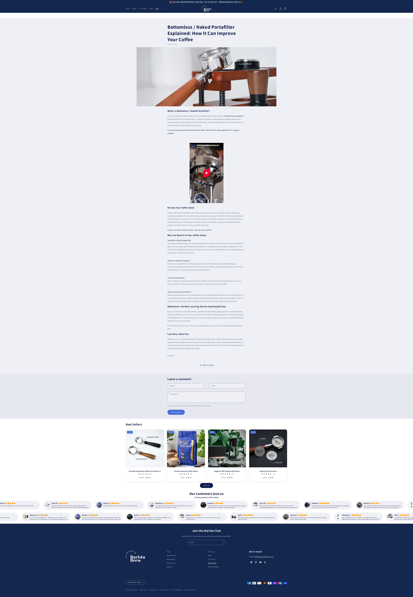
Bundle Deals (171, 555)
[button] (135, 8)
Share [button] (172, 356)
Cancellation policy (190, 590)
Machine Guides (213, 567)
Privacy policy (154, 590)
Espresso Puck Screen (268, 471)
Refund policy (143, 590)
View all (206, 485)
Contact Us (212, 559)
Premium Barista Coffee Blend (186, 471)
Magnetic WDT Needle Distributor (227, 471)
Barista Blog (212, 563)
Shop (168, 552)
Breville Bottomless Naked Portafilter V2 (145, 471)
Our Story (211, 552)
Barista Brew (133, 590)
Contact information (177, 590)
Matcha (169, 567)
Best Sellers (171, 559)
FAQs (209, 555)
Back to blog (208, 365)
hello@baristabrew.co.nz (264, 557)
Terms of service (164, 590)
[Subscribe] (223, 542)
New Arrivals (171, 563)
